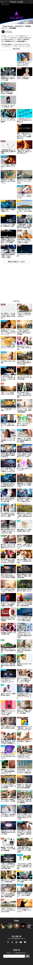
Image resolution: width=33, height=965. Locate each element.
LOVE (18, 321)
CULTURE (19, 53)
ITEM (2, 83)
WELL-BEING (3, 156)
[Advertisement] (16, 283)
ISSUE (2, 68)
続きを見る (16, 48)
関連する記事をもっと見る (16, 261)
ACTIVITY (19, 141)
